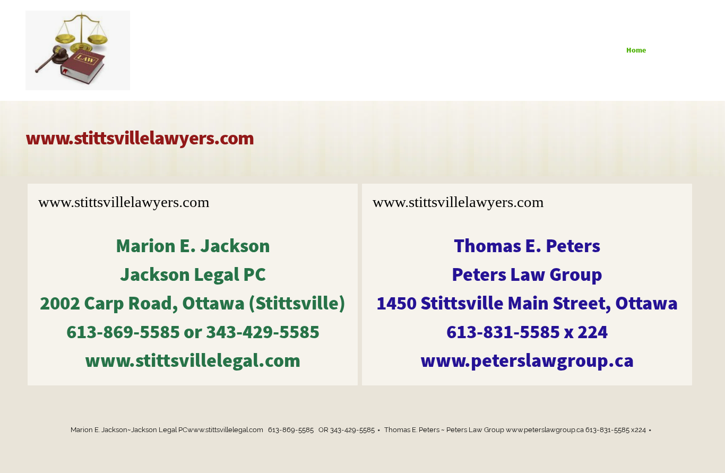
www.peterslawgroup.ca (527, 360)
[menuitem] (633, 51)
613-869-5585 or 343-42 (193, 331)
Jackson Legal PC (193, 274)
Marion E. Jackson (193, 245)
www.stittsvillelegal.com (192, 360)
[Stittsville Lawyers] (77, 50)
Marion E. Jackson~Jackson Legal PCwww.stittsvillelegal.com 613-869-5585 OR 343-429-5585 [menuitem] (223, 430)
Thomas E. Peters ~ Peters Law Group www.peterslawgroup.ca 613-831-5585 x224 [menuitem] (515, 430)
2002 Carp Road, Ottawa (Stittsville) (193, 303)
